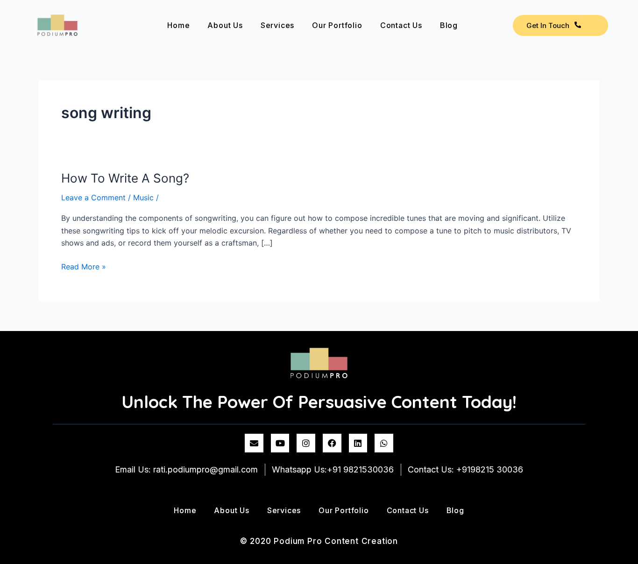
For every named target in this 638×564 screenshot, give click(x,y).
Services (277, 25)
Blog (449, 25)
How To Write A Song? (125, 178)
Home (178, 25)
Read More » (83, 266)
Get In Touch (547, 25)
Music (143, 197)
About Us (224, 25)
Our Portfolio (337, 25)
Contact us (401, 25)
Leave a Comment (93, 197)
